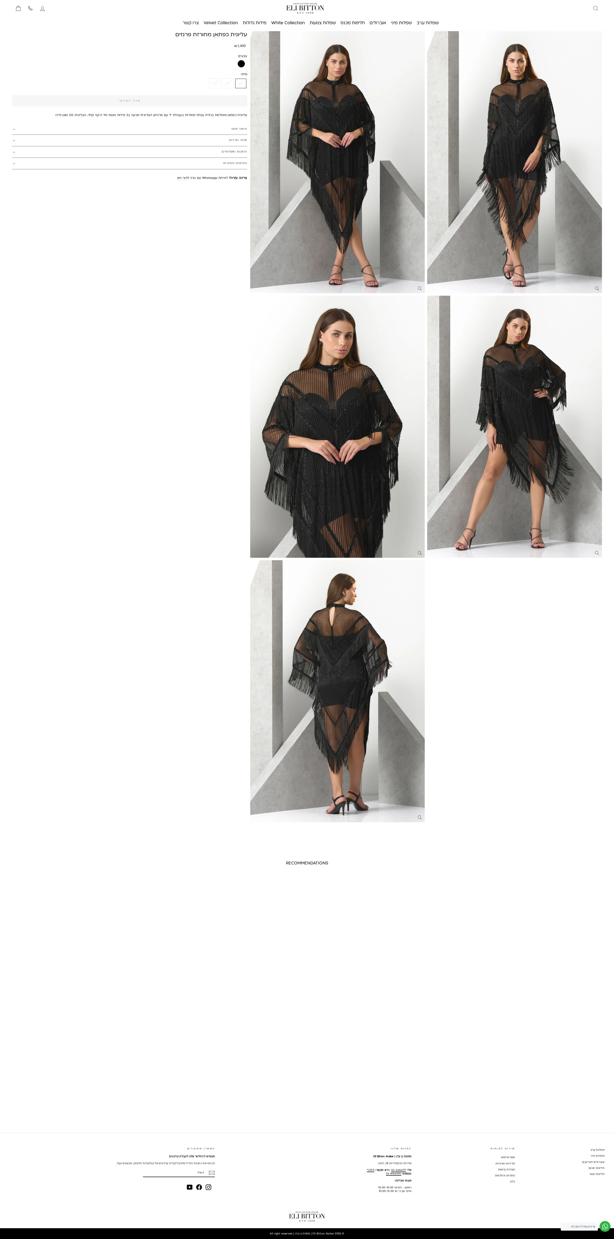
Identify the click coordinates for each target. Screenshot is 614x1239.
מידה (244, 74)
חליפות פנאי (597, 1174)
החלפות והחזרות (235, 163)
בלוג (512, 1181)
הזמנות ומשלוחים (234, 151)
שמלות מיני (598, 1155)
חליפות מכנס (596, 1168)
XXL (240, 83)
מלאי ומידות (238, 140)
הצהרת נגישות (506, 1169)
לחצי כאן (183, 178)
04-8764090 (393, 1173)
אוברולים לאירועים (593, 1162)
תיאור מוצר (239, 128)
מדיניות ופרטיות (505, 1163)
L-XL (228, 83)
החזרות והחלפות (505, 1175)
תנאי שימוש (508, 1157)
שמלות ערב (597, 1149)
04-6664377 (398, 1170)
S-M (215, 83)
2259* (370, 1170)
